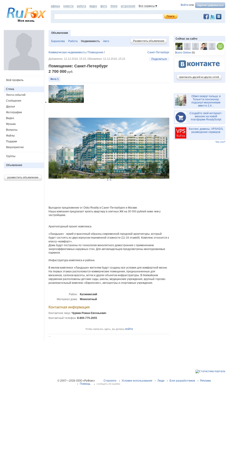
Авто (106, 41)
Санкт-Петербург (158, 52)
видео (93, 6)
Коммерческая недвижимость (67, 52)
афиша (55, 6)
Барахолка (58, 41)
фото (103, 6)
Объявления (14, 165)
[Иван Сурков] (187, 46)
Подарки (11, 141)
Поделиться (159, 59)
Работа (73, 41)
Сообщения (13, 100)
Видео (10, 118)
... (50, 335)
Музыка (11, 124)
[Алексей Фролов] (220, 46)
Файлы (10, 135)
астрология (128, 6)
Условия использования (137, 380)
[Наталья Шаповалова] (178, 46)
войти (129, 329)
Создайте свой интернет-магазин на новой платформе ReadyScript (206, 116)
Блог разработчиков (182, 380)
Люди (160, 380)
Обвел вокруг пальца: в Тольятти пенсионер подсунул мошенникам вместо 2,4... (206, 101)
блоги (113, 6)
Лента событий (15, 94)
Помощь (85, 383)
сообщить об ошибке (108, 383)
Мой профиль (14, 80)
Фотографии (14, 112)
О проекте (110, 380)
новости (68, 6)
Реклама (205, 380)
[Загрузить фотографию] (24, 69)
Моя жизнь (26, 20)
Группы (10, 156)
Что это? (220, 142)
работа (81, 6)
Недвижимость (90, 41)
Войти (185, 4)
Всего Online (183, 52)
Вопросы (11, 129)
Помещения (95, 52)
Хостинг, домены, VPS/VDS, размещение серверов (206, 130)
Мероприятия (15, 147)
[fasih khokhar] (195, 46)
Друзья (10, 106)
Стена (10, 89)
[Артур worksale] (212, 46)
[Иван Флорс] (203, 46)
